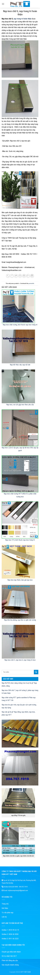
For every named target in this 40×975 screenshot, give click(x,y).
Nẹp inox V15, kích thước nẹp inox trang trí (20, 540)
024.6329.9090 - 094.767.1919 (18, 887)
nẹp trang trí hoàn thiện (22, 19)
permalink (31, 283)
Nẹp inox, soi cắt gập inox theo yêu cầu (20, 405)
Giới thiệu (5, 908)
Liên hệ (4, 917)
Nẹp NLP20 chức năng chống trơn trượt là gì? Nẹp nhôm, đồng (19, 684)
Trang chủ (5, 904)
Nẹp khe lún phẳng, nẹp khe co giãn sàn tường (20, 620)
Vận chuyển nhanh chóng (10, 965)
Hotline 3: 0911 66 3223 (10, 939)
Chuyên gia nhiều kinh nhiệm (11, 952)
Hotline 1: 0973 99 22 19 (10, 930)
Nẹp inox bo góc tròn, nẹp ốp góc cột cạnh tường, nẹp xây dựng (19, 706)
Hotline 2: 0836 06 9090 (10, 934)
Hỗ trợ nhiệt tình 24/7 (9, 956)
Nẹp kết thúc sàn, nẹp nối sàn (20, 365)
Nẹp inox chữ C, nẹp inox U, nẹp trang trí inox (20, 660)
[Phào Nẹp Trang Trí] (20, 4)
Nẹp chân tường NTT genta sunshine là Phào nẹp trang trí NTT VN (19, 699)
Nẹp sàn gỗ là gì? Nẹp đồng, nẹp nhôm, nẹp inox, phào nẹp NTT (18, 713)
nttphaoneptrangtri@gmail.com (18, 890)
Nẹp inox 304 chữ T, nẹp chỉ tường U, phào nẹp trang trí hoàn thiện (20, 691)
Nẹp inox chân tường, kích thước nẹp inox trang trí (20, 325)
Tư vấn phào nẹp (7, 912)
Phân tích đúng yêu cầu (10, 960)
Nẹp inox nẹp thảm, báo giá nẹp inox (20, 580)
